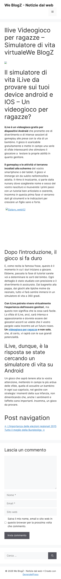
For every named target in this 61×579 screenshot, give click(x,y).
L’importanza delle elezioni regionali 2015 (30, 426)
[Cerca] (52, 555)
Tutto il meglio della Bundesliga (24, 429)
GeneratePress (30, 574)
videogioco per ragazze (22, 329)
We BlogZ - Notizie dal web (28, 5)
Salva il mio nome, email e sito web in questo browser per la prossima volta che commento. (30, 522)
